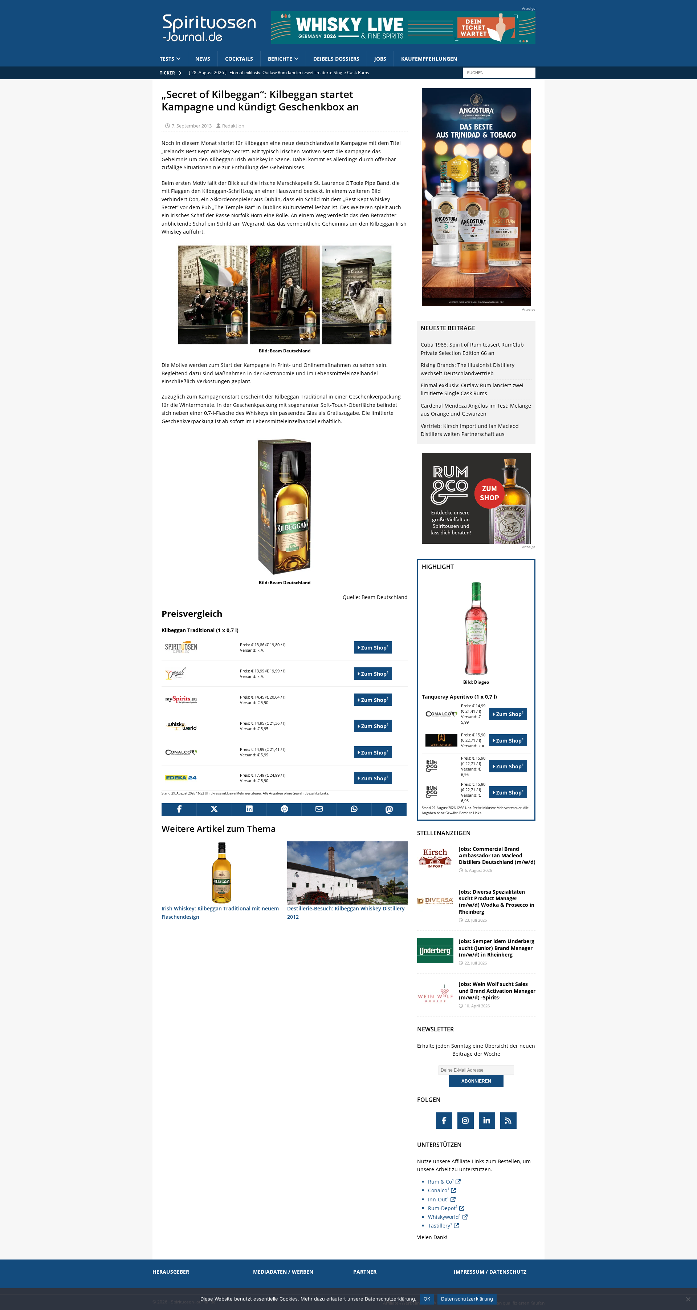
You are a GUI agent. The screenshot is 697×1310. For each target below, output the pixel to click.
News (202, 58)
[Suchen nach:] (499, 72)
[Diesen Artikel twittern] (213, 809)
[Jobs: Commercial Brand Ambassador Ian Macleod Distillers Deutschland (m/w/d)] (435, 858)
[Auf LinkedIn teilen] (249, 809)
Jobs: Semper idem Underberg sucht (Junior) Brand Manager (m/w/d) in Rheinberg (496, 948)
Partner (364, 1271)
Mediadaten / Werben (283, 1271)
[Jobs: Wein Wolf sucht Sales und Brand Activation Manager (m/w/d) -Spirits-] (435, 993)
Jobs (380, 58)
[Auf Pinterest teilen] (283, 809)
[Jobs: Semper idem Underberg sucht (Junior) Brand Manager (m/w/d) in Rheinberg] (435, 950)
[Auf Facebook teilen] (179, 809)
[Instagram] (465, 1120)
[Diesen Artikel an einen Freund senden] (318, 809)
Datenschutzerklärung (467, 1299)
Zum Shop (374, 647)
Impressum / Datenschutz (490, 1271)
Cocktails (239, 58)
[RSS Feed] (508, 1120)
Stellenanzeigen (444, 833)
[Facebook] (444, 1120)
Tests (167, 58)
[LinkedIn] (487, 1120)
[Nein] (688, 1299)
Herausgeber (170, 1271)
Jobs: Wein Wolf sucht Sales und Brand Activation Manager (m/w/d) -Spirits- (497, 990)
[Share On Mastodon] (388, 809)
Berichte (280, 58)
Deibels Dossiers (336, 58)
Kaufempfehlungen (429, 58)
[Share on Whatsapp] (353, 809)
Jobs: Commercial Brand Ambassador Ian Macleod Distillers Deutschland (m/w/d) (497, 855)
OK (427, 1299)
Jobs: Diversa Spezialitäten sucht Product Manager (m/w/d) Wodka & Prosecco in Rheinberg (496, 901)
